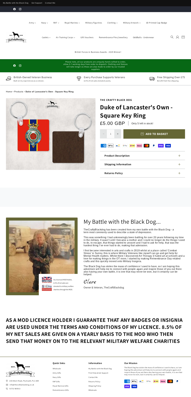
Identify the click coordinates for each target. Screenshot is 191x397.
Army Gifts (57, 373)
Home (9, 91)
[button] (172, 37)
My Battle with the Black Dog (16, 3)
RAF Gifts (56, 381)
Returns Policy (94, 381)
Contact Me (50, 3)
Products (18, 91)
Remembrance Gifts (61, 390)
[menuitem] (32, 22)
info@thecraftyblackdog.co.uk (22, 385)
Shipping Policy (94, 386)
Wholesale (57, 368)
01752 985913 (14, 388)
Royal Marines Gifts (60, 386)
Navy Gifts (57, 377)
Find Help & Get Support (98, 373)
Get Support (36, 3)
